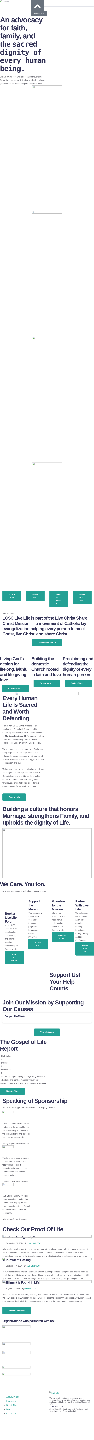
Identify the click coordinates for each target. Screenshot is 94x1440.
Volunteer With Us (62, 936)
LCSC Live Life (56, 1407)
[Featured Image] (47, 1237)
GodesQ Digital (69, 1411)
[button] (11, 596)
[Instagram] (12, 1425)
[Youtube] (19, 1425)
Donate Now (38, 943)
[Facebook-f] (5, 1425)
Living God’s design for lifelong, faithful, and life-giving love (14, 669)
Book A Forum (14, 957)
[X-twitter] (25, 1425)
